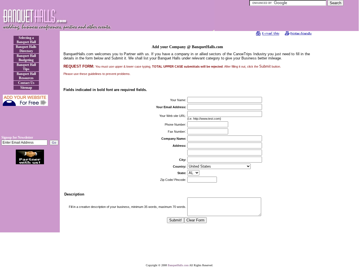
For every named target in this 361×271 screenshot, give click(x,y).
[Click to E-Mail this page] (268, 34)
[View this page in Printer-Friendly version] (298, 34)
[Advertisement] (30, 123)
